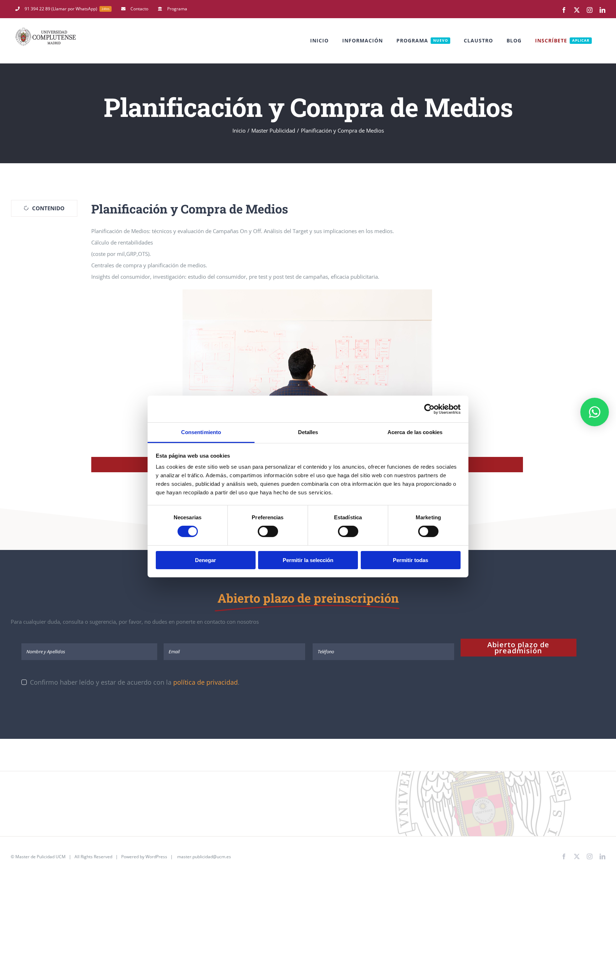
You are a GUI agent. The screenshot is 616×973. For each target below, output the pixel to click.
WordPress (156, 857)
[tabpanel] (307, 336)
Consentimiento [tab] (201, 432)
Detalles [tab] (308, 432)
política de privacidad (205, 682)
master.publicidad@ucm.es (204, 857)
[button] (594, 412)
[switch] (268, 531)
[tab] (44, 208)
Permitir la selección (308, 560)
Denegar (205, 560)
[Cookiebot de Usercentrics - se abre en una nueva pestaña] (429, 408)
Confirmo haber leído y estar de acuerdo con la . (135, 682)
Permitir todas (410, 560)
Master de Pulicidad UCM (40, 857)
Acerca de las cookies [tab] (414, 432)
